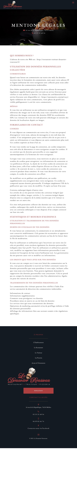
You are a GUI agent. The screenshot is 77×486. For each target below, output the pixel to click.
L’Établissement (38, 342)
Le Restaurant (38, 348)
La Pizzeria (38, 358)
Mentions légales (38, 25)
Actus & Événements (38, 363)
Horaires (38, 390)
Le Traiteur (38, 353)
